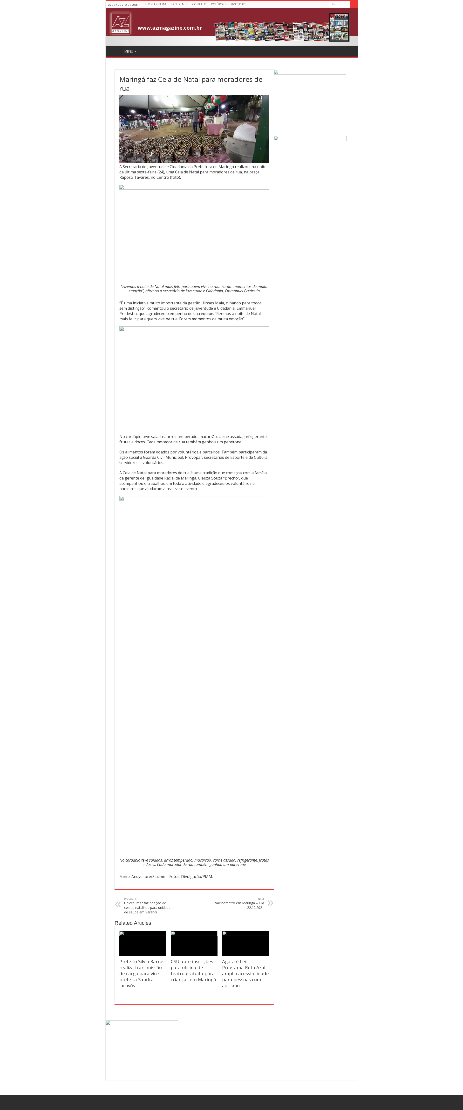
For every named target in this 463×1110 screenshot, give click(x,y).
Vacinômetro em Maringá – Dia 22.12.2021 (239, 903)
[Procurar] (354, 4)
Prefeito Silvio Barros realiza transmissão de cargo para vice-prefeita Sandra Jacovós (141, 973)
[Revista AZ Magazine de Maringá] (232, 27)
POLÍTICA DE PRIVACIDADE (229, 4)
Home (114, 51)
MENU (128, 51)
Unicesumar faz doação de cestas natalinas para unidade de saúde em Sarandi (147, 905)
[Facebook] (325, 5)
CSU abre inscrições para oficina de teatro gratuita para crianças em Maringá (193, 970)
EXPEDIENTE (179, 4)
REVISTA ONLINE (156, 4)
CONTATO (199, 4)
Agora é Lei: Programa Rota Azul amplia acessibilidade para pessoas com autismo (245, 973)
